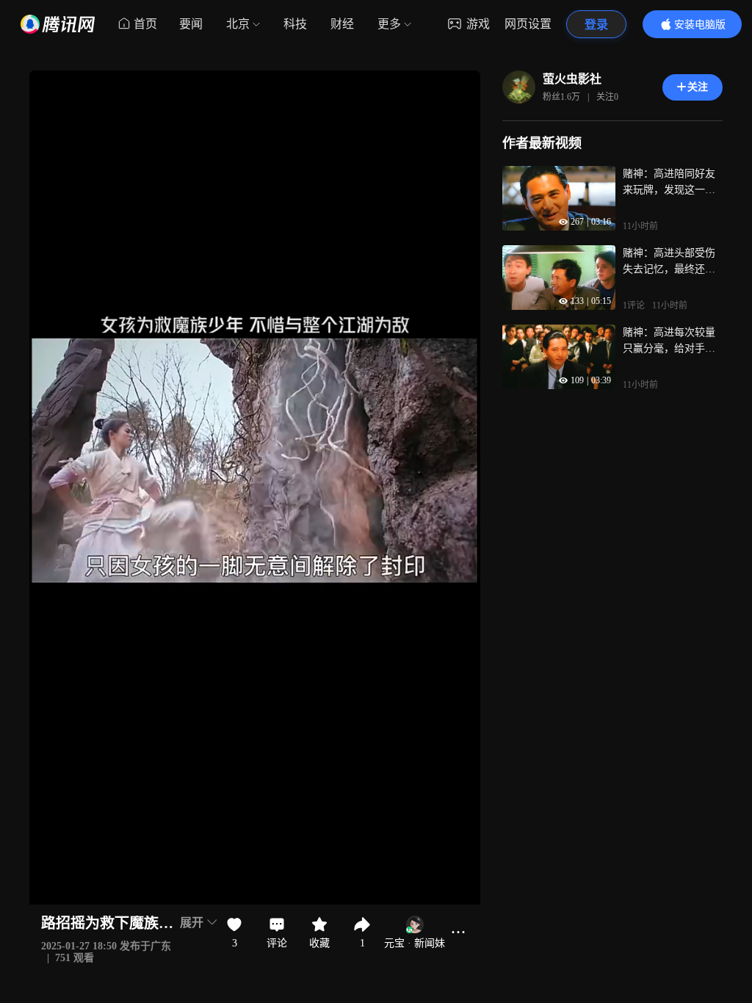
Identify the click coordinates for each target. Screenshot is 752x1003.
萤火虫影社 (572, 79)
